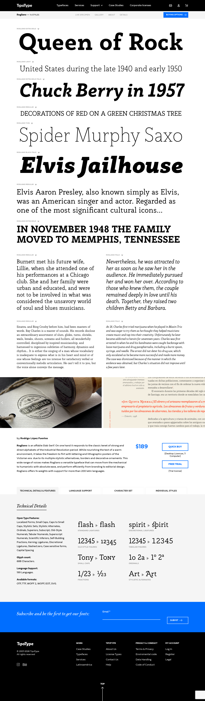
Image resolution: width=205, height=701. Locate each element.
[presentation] (2, 403)
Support (95, 5)
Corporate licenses (140, 5)
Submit (174, 620)
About (111, 15)
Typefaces (62, 5)
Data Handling (143, 659)
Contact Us (112, 659)
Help (108, 665)
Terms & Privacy (145, 649)
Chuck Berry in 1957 (101, 92)
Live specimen (82, 15)
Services (79, 5)
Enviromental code (146, 654)
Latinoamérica (84, 665)
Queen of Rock (101, 44)
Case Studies (116, 5)
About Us (111, 649)
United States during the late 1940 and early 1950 (101, 69)
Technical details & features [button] (37, 491)
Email (106, 612)
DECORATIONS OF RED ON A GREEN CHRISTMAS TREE (101, 114)
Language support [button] (80, 491)
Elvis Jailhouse (101, 167)
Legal (168, 659)
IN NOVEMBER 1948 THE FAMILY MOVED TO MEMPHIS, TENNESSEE (98, 235)
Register (170, 654)
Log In (168, 649)
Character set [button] (123, 491)
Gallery (99, 15)
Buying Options (174, 15)
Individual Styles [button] (166, 491)
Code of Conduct (145, 665)
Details (123, 15)
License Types (113, 654)
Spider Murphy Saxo (101, 136)
